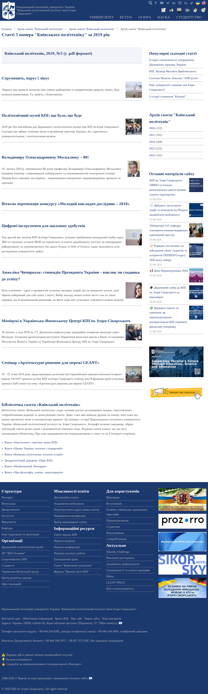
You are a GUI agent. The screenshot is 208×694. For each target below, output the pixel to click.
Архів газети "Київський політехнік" (40, 29)
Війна (110, 576)
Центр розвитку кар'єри (17, 577)
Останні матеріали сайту (172, 174)
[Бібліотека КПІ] (195, 10)
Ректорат (7, 497)
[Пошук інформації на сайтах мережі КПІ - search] (149, 2)
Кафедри (7, 528)
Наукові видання (64, 540)
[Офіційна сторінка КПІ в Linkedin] (173, 2)
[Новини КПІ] (163, 10)
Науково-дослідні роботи (69, 553)
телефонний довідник (134, 631)
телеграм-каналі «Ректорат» (64, 664)
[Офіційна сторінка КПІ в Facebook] (155, 2)
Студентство (189, 17)
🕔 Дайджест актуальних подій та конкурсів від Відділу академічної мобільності (169, 210)
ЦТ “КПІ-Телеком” (13, 553)
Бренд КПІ (61, 618)
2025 (152, 135)
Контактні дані (11, 618)
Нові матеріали (111, 618)
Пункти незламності (19, 659)
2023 (152, 148)
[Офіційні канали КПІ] (167, 2)
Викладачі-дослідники (120, 557)
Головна (7, 29)
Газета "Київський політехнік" (73, 565)
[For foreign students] (203, 10)
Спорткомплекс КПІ (14, 559)
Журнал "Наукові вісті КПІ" (71, 571)
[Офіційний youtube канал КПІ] (161, 2)
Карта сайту (92, 618)
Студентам (113, 526)
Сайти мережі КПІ (65, 534)
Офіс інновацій (11, 584)
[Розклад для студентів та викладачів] (179, 10)
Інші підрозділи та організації (20, 534)
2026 (152, 128)
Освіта (144, 17)
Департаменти (11, 509)
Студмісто (8, 565)
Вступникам (114, 503)
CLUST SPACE (115, 582)
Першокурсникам (117, 520)
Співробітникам (116, 539)
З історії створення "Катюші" (167, 96)
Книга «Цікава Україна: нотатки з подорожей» (34, 448)
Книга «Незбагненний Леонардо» (26, 466)
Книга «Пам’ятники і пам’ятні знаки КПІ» (31, 442)
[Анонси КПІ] (171, 10)
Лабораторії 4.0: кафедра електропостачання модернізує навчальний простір (169, 230)
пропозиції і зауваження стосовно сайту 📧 (65, 678)
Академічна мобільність (69, 503)
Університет (101, 17)
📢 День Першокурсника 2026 (169, 270)
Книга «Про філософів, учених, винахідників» (34, 472)
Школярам (112, 497)
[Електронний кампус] (187, 10)
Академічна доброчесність (122, 564)
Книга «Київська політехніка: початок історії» (34, 454)
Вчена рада (9, 503)
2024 (152, 141)
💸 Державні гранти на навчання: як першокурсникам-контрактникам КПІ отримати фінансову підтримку (168, 317)
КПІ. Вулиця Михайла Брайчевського (172, 71)
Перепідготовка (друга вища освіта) (76, 509)
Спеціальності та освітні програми (128, 570)
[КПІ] (197, 2)
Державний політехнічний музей (22, 547)
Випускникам (115, 532)
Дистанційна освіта (66, 497)
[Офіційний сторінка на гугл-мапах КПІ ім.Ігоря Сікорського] (185, 2)
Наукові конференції (67, 547)
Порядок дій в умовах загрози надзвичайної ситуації (39, 654)
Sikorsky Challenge (117, 551)
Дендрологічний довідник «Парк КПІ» (29, 460)
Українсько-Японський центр (20, 571)
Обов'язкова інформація (38, 618)
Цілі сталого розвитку (120, 588)
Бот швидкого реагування (107, 640)
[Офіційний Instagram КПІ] (179, 2)
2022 (152, 155)
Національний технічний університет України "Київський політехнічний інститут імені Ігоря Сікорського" (46, 10)
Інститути (8, 515)
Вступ (126, 17)
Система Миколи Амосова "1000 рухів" (174, 78)
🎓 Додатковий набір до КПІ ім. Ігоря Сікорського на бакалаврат (168, 292)
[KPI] (203, 2)
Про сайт (76, 618)
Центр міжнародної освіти (70, 522)
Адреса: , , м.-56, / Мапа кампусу (59, 623)
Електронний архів (66, 559)
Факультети (9, 522)
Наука (163, 17)
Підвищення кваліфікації (70, 515)
